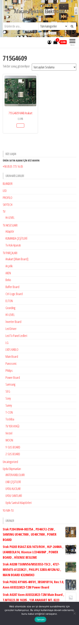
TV (4, 211)
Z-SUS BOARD (13, 454)
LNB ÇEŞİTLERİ (13, 482)
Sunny (9, 405)
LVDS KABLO (12, 349)
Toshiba (10, 419)
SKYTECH (7, 204)
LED (5, 190)
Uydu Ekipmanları (12, 468)
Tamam (40, 619)
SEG (8, 391)
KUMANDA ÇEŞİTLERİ (16, 238)
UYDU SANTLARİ (14, 495)
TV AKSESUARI (10, 225)
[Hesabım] (49, 42)
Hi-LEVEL (10, 217)
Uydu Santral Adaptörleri (19, 502)
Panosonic (11, 363)
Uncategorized (10, 461)
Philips (9, 370)
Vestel (9, 433)
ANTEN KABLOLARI (15, 475)
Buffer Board (12, 287)
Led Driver (11, 328)
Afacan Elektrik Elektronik (39, 11)
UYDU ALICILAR (13, 488)
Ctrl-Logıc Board (14, 294)
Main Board (12, 356)
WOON (9, 440)
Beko (8, 280)
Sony (8, 398)
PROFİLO (7, 197)
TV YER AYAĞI (12, 426)
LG (7, 342)
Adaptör (10, 231)
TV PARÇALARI (10, 253)
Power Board (13, 377)
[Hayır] (74, 613)
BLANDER (7, 183)
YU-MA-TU (8, 510)
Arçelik (9, 266)
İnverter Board (13, 321)
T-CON (9, 412)
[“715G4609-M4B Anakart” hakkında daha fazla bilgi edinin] (20, 125)
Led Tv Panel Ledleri (16, 335)
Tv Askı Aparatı (13, 245)
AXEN (8, 273)
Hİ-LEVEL (10, 314)
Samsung (10, 384)
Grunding (10, 308)
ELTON (9, 301)
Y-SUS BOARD (13, 447)
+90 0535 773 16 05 (13, 166)
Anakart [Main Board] (17, 259)
